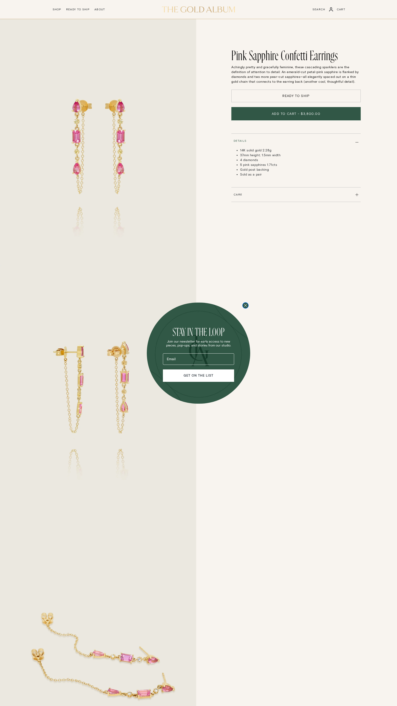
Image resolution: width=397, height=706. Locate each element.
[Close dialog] (245, 305)
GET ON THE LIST (198, 375)
